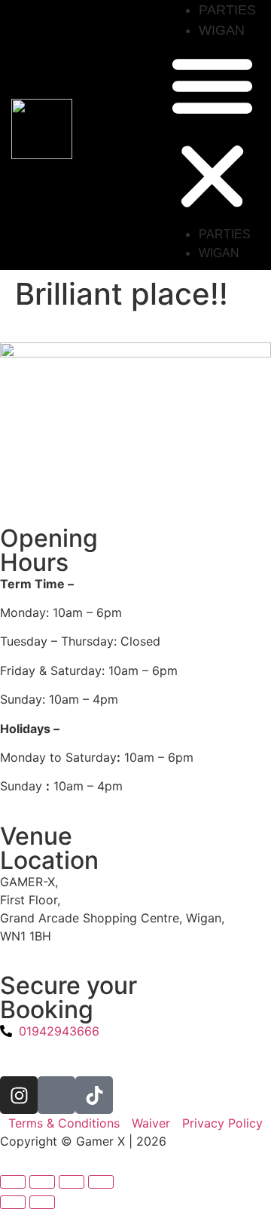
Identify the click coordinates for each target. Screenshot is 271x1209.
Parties (227, 9)
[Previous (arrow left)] (13, 1202)
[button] (212, 133)
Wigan (222, 30)
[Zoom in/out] (13, 1182)
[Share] (71, 1182)
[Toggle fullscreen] (42, 1182)
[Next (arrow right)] (42, 1202)
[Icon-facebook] (56, 1095)
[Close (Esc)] (101, 1182)
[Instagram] (19, 1095)
